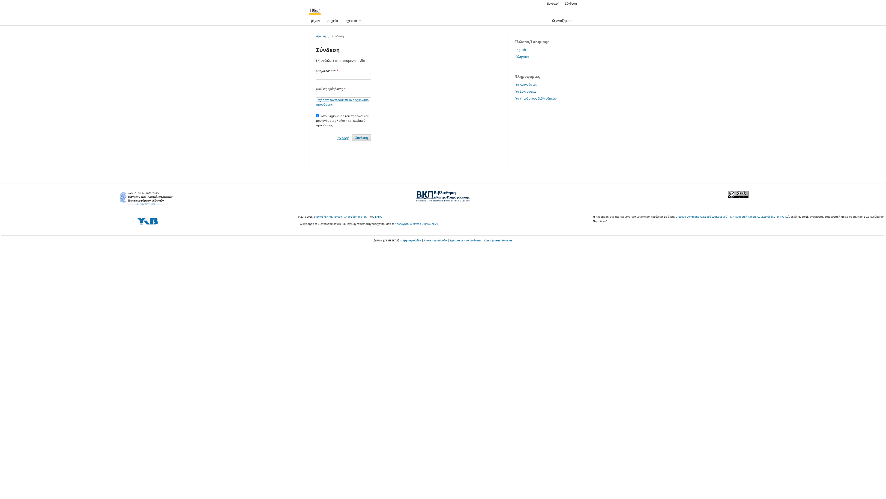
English (520, 50)
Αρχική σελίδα (411, 240)
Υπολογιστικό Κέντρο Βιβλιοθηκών (416, 223)
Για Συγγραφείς (525, 91)
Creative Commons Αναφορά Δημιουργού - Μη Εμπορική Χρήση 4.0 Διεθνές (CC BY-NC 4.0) (732, 216)
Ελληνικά (522, 57)
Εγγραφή (553, 3)
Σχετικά (351, 20)
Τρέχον (314, 20)
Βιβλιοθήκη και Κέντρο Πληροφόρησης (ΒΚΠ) (341, 216)
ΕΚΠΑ (378, 216)
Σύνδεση (571, 3)
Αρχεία (332, 20)
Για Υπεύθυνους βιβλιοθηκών (536, 98)
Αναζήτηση (564, 20)
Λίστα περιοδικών (435, 240)
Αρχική (321, 36)
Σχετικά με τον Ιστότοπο (466, 240)
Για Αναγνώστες (526, 84)
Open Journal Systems (498, 240)
